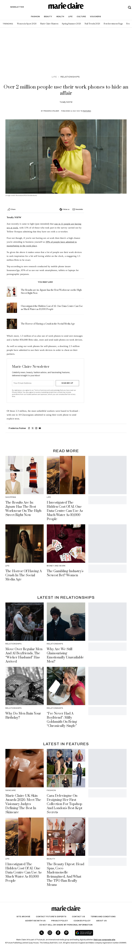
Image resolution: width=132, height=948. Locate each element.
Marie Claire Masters (49, 24)
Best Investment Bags (113, 24)
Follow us (66, 209)
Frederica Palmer (51, 111)
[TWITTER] (32, 428)
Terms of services (40, 390)
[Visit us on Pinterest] (66, 932)
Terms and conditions (103, 917)
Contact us (78, 917)
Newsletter (79, 209)
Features (87, 111)
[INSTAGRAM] (36, 428)
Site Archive (23, 917)
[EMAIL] (39, 428)
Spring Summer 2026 (71, 24)
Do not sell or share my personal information (66, 925)
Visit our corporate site (104, 940)
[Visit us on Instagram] (50, 932)
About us (101, 921)
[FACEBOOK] (29, 428)
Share (13, 209)
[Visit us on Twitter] (41, 932)
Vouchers (95, 17)
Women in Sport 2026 (26, 24)
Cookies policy (82, 921)
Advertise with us (35, 921)
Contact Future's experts (51, 917)
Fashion (35, 17)
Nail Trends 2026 (92, 24)
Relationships (70, 77)
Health (60, 17)
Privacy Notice (17, 392)
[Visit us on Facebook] (58, 932)
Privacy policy (59, 921)
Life (70, 17)
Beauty (48, 17)
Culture (81, 17)
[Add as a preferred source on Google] (94, 933)
